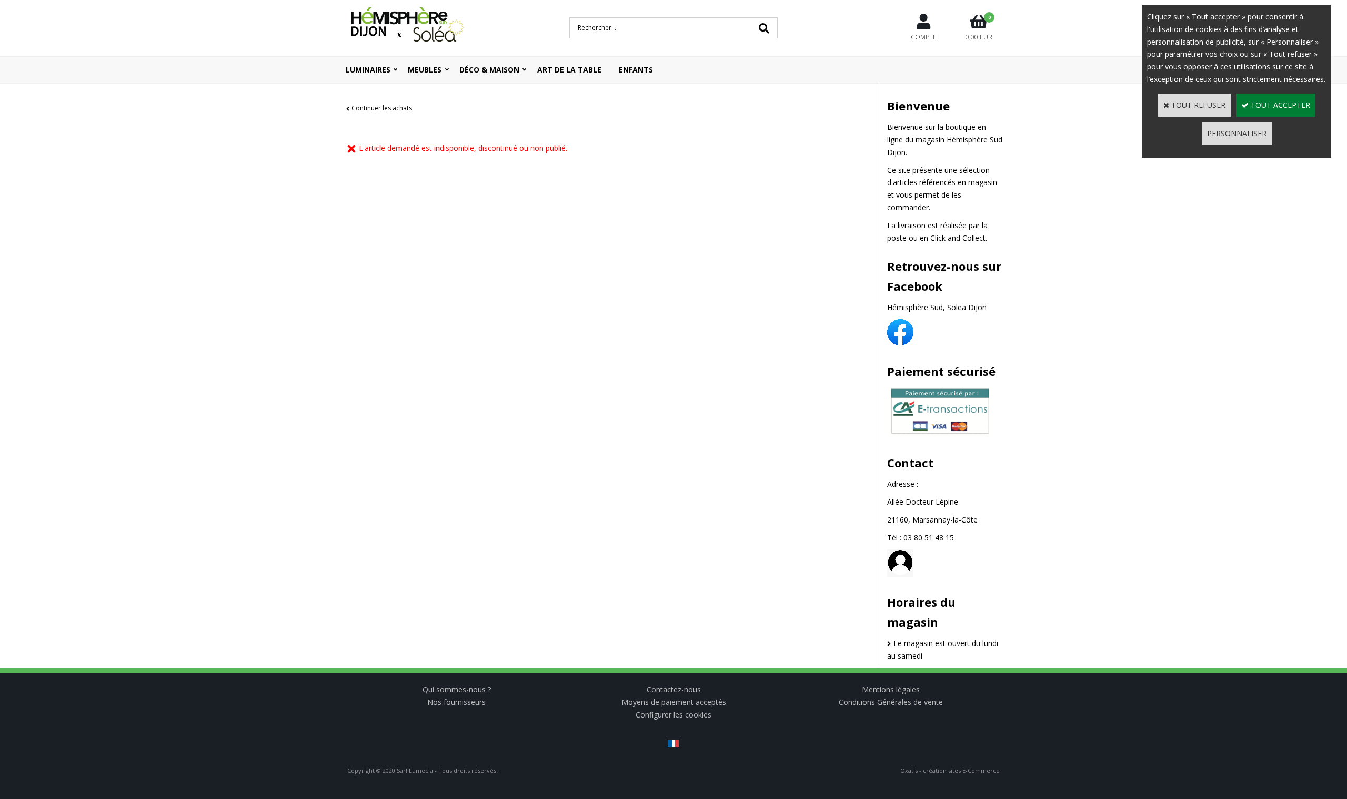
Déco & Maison (489, 70)
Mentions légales (891, 689)
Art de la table (569, 70)
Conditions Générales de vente (891, 702)
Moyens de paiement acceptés (673, 702)
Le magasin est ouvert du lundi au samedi (942, 649)
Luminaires (368, 70)
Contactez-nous (674, 689)
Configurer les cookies (673, 715)
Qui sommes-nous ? (457, 689)
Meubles (424, 70)
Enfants (636, 70)
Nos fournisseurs (456, 702)
